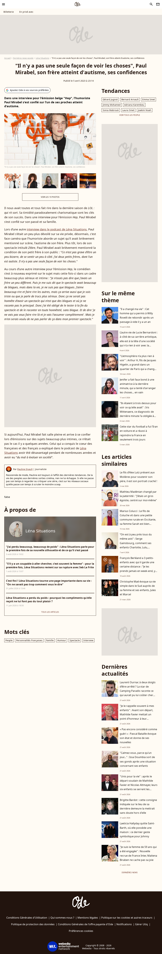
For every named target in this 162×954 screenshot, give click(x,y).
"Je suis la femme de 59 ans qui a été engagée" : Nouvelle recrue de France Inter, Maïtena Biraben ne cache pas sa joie (138, 853)
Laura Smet (128, 110)
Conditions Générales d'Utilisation (26, 917)
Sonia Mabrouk (111, 110)
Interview (88, 640)
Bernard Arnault (130, 99)
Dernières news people (23, 58)
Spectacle (75, 640)
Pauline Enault (25, 469)
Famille (50, 640)
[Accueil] (77, 4)
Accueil (7, 58)
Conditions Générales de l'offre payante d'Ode (85, 924)
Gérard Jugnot (110, 99)
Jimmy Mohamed (112, 104)
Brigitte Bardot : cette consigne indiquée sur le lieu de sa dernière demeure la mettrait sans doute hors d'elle (138, 806)
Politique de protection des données (33, 924)
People (8, 640)
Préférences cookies (81, 931)
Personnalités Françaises (29, 640)
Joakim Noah (144, 110)
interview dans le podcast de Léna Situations (57, 229)
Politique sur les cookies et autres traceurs (126, 917)
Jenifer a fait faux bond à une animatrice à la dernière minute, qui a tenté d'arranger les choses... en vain (138, 386)
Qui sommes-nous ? (62, 917)
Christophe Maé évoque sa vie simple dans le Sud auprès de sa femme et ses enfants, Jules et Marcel (138, 588)
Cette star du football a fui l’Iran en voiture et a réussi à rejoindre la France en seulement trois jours (139, 433)
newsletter (158, 4)
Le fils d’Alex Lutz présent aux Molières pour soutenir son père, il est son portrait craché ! (138, 477)
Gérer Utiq (141, 924)
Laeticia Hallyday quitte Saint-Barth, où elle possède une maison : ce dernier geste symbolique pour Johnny (137, 830)
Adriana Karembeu (134, 104)
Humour (61, 640)
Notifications (124, 924)
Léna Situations (42, 58)
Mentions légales (88, 917)
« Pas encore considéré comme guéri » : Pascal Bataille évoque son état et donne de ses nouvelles (138, 736)
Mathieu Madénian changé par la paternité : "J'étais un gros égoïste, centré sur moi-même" (138, 496)
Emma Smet (148, 99)
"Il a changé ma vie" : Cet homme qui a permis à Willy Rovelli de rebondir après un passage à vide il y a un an (137, 315)
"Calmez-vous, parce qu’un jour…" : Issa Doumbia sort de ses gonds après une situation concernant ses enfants (138, 759)
